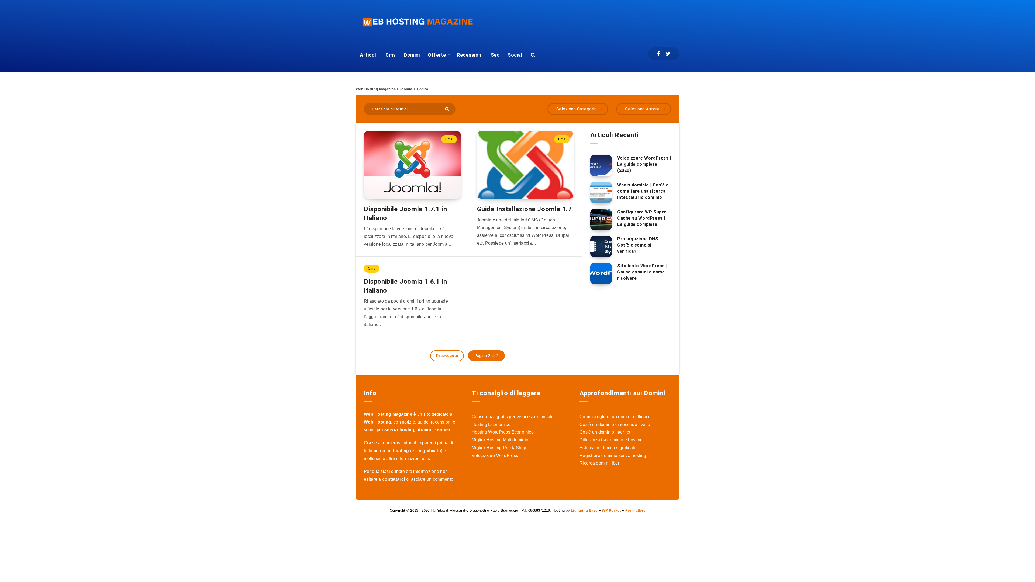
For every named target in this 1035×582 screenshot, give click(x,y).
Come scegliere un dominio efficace (615, 416)
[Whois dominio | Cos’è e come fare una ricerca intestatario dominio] (601, 192)
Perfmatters (635, 510)
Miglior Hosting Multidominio (500, 440)
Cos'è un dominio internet (604, 432)
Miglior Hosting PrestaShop (499, 447)
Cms (390, 55)
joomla (406, 89)
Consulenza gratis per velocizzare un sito (513, 416)
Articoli (368, 55)
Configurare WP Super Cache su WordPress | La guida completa (641, 218)
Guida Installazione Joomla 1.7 (524, 209)
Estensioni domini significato (608, 447)
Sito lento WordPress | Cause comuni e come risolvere (642, 272)
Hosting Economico (491, 424)
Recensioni (469, 55)
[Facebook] (658, 53)
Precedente (447, 356)
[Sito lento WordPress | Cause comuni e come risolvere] (601, 273)
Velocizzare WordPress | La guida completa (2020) (644, 164)
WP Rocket (611, 510)
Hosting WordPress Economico (503, 432)
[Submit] (447, 108)
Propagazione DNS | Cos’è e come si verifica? (639, 245)
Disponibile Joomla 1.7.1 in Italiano (405, 213)
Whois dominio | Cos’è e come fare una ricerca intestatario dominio (643, 191)
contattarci (393, 479)
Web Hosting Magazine (376, 89)
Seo (495, 55)
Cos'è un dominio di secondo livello (614, 424)
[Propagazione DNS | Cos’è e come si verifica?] (601, 246)
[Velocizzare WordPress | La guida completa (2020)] (601, 165)
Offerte (437, 55)
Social (515, 55)
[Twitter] (668, 53)
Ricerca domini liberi (599, 463)
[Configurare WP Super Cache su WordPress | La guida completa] (601, 219)
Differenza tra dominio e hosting (611, 440)
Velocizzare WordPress (495, 455)
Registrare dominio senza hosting (612, 455)
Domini (412, 55)
